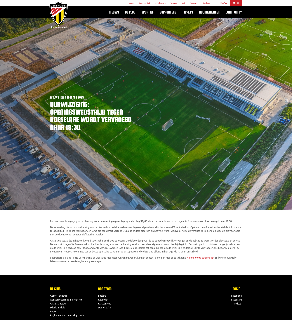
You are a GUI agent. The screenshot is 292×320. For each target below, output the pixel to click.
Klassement (104, 303)
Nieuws (114, 12)
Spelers (102, 295)
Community (234, 12)
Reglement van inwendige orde (67, 315)
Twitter (238, 303)
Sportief (147, 12)
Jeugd (131, 3)
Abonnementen (209, 12)
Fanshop (173, 3)
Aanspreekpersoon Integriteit (66, 299)
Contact (206, 3)
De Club (130, 12)
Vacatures (194, 3)
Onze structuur (58, 303)
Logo (53, 311)
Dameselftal (104, 307)
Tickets (187, 12)
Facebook (236, 295)
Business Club (144, 3)
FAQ (183, 3)
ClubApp (223, 3)
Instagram (236, 299)
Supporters (168, 12)
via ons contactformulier (200, 257)
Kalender (103, 299)
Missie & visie (57, 307)
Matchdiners (160, 3)
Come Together (58, 295)
